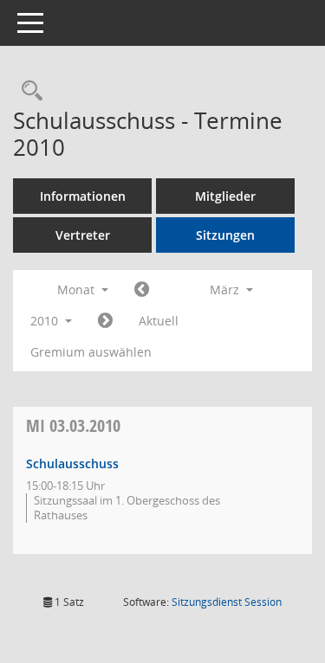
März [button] (226, 289)
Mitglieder (225, 196)
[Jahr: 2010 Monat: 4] (105, 321)
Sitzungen (225, 235)
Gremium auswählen (91, 352)
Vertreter (82, 235)
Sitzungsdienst (227, 602)
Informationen (83, 196)
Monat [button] (77, 289)
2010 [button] (46, 320)
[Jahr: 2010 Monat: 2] (141, 290)
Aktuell (159, 320)
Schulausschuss (72, 463)
